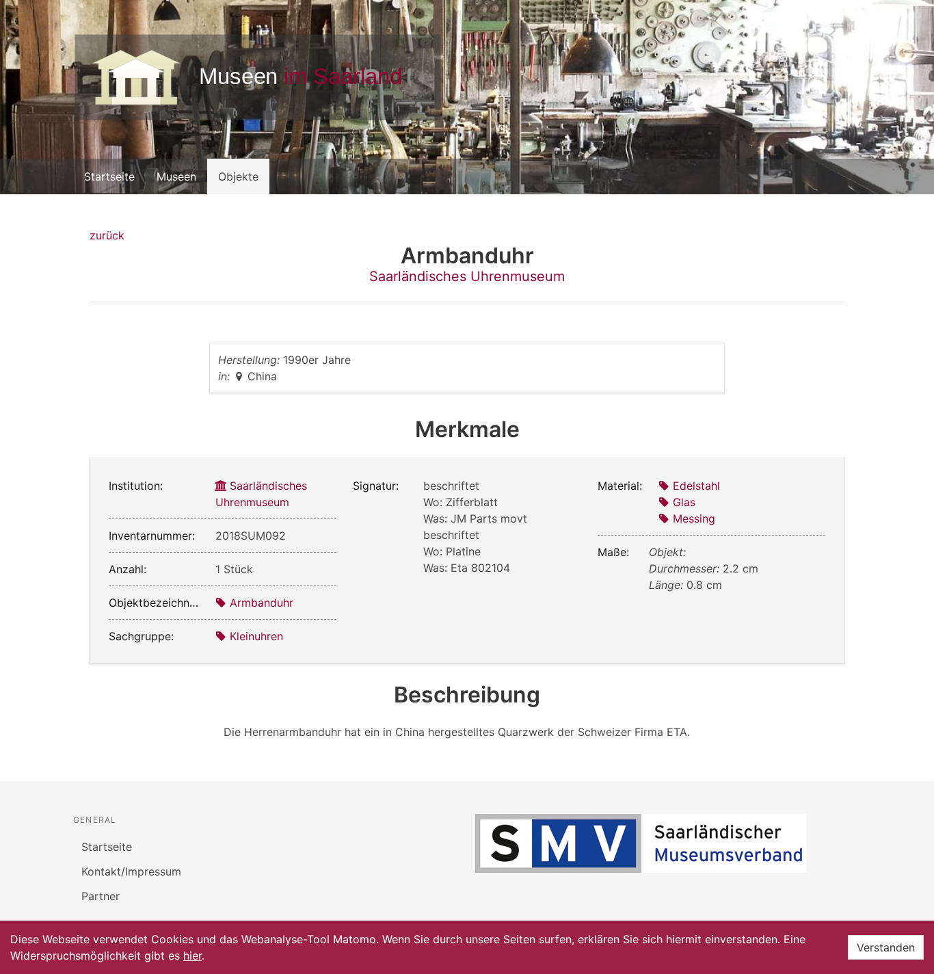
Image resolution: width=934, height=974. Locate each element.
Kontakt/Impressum (131, 871)
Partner (100, 896)
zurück (107, 235)
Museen (176, 176)
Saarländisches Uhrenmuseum (467, 276)
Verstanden (886, 947)
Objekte (238, 176)
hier (192, 955)
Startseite (109, 176)
